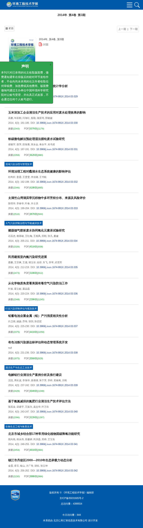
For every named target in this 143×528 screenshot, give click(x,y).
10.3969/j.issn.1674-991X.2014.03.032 (57, 181)
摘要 (10, 102)
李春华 (20, 203)
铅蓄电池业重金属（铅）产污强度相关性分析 (38, 315)
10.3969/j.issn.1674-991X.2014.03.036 (57, 293)
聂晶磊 (26, 288)
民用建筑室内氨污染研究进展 (27, 256)
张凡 (50, 236)
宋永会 (34, 144)
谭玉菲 (32, 262)
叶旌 (10, 288)
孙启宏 (38, 321)
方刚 (64, 380)
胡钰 (36, 465)
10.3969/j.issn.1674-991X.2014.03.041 (57, 444)
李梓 (50, 380)
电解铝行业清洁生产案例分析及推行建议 (35, 374)
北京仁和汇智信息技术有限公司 (70, 520)
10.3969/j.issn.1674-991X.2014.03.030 (57, 122)
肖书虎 (51, 144)
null (10, 347)
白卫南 (11, 321)
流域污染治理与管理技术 (18, 164)
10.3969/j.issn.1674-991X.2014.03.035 (57, 267)
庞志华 (37, 406)
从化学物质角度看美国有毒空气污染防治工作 (38, 283)
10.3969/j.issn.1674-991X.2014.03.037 (57, 326)
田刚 (44, 236)
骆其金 (11, 406)
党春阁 (57, 380)
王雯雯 (26, 177)
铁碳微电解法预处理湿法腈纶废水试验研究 (36, 138)
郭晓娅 (49, 118)
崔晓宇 (11, 144)
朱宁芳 (43, 380)
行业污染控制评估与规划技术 (21, 308)
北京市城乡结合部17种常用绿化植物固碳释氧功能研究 (44, 433)
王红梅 (28, 236)
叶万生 (45, 406)
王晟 (25, 262)
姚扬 (19, 321)
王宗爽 (17, 262)
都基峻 (20, 236)
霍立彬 (17, 288)
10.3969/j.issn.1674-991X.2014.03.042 (57, 470)
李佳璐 (34, 177)
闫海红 (26, 118)
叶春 (27, 203)
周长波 (17, 380)
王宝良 (51, 439)
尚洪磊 (37, 439)
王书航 (43, 177)
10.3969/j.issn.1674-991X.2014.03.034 (56, 240)
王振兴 (28, 406)
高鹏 (10, 118)
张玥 (30, 321)
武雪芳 (58, 262)
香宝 (16, 465)
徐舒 (39, 262)
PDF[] (31, 102)
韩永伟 (20, 439)
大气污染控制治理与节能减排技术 (23, 223)
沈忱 (10, 380)
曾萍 (19, 144)
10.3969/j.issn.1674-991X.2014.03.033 (57, 208)
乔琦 (25, 321)
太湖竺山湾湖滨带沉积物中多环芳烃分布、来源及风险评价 (47, 197)
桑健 (56, 236)
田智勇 (26, 144)
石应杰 (11, 236)
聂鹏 (10, 262)
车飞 (45, 262)
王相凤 (37, 236)
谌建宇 (20, 406)
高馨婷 (28, 439)
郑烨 (44, 439)
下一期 (134, 29)
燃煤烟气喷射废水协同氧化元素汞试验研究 (36, 230)
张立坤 (44, 465)
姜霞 (19, 177)
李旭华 (26, 380)
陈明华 (11, 203)
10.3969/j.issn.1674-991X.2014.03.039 (57, 385)
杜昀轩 (11, 177)
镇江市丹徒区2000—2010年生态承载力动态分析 (40, 460)
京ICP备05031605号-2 (71, 498)
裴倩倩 (34, 380)
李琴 (51, 262)
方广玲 (29, 465)
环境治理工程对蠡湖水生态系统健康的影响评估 (39, 171)
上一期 (122, 29)
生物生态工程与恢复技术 (18, 426)
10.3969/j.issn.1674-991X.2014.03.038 (57, 352)
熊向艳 (11, 439)
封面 (45, 44)
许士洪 (34, 203)
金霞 (10, 465)
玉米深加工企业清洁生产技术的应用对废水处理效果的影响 (47, 112)
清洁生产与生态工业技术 (18, 367)
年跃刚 (17, 118)
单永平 (43, 144)
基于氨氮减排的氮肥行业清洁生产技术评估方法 (39, 401)
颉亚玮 (40, 118)
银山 (22, 465)
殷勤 (33, 118)
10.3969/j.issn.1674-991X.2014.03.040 (57, 411)
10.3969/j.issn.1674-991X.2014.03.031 (57, 149)
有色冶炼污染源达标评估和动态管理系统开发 (38, 342)
